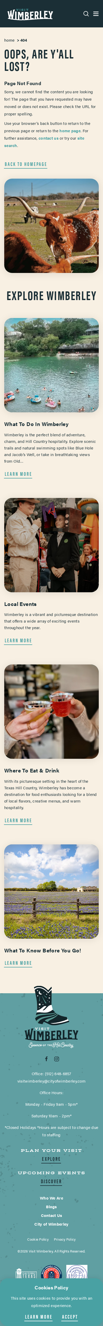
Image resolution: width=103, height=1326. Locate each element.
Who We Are (51, 1198)
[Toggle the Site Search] (86, 14)
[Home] (29, 14)
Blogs (51, 1206)
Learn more (39, 1316)
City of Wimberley (51, 1224)
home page (70, 130)
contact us (49, 138)
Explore (51, 1159)
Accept (70, 1316)
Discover (51, 1181)
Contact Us (51, 1215)
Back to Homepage (26, 164)
